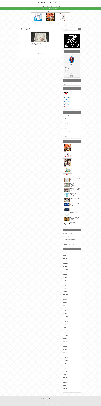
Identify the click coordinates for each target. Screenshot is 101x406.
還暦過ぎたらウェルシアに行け (69, 244)
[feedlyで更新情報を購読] (71, 76)
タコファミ (71, 64)
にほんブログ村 (66, 97)
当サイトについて (67, 84)
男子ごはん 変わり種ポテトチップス (71, 242)
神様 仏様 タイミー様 (67, 233)
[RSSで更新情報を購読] (73, 76)
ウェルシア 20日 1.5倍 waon (69, 239)
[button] (79, 29)
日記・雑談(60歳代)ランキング (69, 108)
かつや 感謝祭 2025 (67, 236)
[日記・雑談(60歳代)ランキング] (66, 106)
